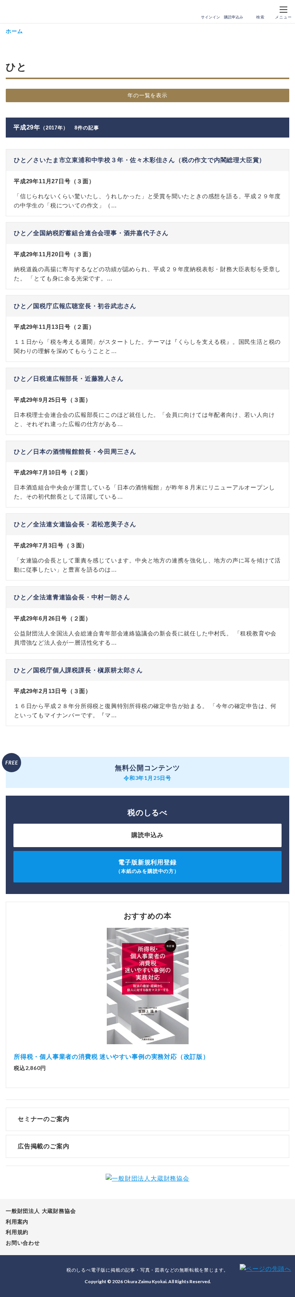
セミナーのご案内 (43, 1119)
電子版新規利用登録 (147, 866)
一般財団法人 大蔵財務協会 (41, 1211)
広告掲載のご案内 (43, 1146)
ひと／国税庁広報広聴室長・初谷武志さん (75, 306)
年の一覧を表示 (147, 95)
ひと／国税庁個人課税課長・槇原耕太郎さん (78, 670)
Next (281, 987)
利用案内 (17, 1222)
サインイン (210, 17)
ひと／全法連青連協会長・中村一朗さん (72, 597)
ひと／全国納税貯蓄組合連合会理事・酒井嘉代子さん (91, 233)
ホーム (14, 31)
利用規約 (17, 1232)
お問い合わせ (23, 1243)
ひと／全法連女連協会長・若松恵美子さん (75, 524)
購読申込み (233, 17)
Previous (14, 987)
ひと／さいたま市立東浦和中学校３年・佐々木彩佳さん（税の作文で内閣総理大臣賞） (139, 160)
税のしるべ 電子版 (23, 12)
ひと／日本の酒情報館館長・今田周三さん (75, 451)
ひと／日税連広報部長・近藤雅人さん (69, 378)
